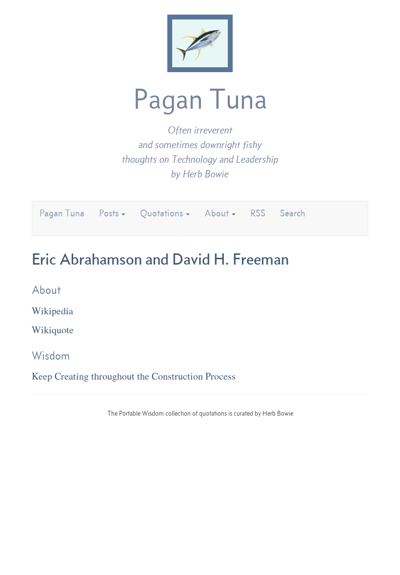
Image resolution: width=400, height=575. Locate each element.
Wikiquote (53, 329)
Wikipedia (52, 310)
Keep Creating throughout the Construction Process (134, 376)
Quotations (162, 213)
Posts (109, 213)
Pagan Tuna (200, 99)
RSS (257, 213)
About (217, 213)
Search (292, 213)
